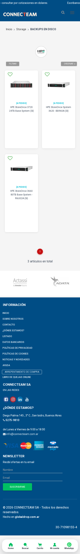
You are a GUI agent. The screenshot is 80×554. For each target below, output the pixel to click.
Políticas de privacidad (17, 348)
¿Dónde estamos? (13, 330)
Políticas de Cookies (15, 353)
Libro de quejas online (17, 377)
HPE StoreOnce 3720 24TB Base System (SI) (21, 109)
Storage (21, 29)
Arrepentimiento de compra (22, 372)
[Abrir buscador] (62, 12)
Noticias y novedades (16, 359)
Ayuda (6, 365)
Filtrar (12, 64)
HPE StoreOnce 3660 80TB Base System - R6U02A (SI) (21, 195)
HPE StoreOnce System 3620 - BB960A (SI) (58, 109)
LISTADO (7, 336)
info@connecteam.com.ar (22, 434)
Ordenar (68, 64)
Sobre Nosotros (13, 319)
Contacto (9, 324)
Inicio (9, 29)
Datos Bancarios (13, 342)
